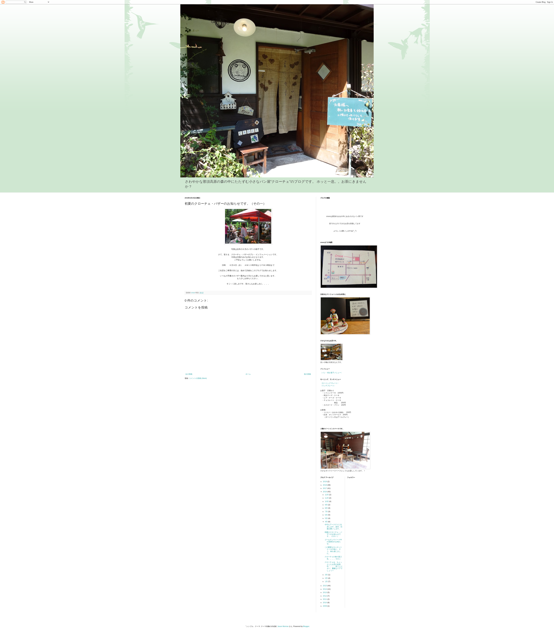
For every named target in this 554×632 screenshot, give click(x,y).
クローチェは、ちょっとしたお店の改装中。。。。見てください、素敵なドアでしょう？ (333, 566)
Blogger (306, 626)
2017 (325, 488)
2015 (325, 586)
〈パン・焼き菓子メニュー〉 (331, 373)
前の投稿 (307, 374)
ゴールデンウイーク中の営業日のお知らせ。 (333, 542)
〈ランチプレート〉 (328, 386)
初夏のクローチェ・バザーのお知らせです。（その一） (333, 534)
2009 (325, 606)
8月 (326, 508)
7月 (326, 512)
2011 (325, 599)
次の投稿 (188, 374)
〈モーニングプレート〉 (329, 383)
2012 (325, 596)
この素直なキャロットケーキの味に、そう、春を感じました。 (333, 550)
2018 (325, 485)
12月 (327, 495)
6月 (326, 515)
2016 (325, 492)
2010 (325, 603)
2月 (326, 578)
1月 (326, 582)
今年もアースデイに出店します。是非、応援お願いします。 (333, 527)
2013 (325, 592)
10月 (327, 501)
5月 (326, 518)
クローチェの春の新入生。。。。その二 (333, 558)
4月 (326, 522)
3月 (326, 575)
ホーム (248, 374)
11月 (327, 498)
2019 (325, 482)
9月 (326, 505)
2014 (325, 589)
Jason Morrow (283, 626)
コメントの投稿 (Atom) (198, 378)
